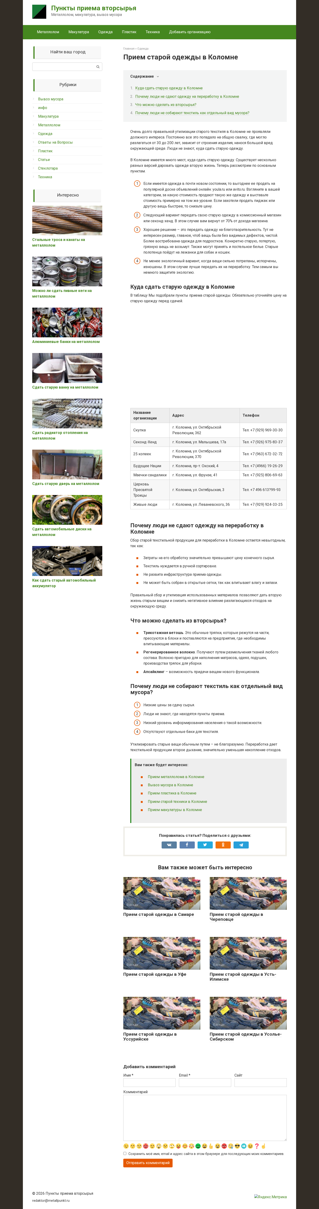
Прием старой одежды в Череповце (236, 917)
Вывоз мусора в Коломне (170, 785)
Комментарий (135, 1092)
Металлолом (48, 32)
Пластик (129, 32)
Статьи (44, 159)
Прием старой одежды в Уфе (154, 974)
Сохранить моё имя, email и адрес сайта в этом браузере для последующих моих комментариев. (206, 1154)
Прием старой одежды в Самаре (158, 914)
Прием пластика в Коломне (172, 793)
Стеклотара (48, 168)
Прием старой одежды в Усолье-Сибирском (246, 1036)
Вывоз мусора (50, 99)
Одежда (105, 32)
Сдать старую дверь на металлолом (65, 483)
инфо (42, 108)
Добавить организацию (190, 32)
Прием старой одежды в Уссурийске (150, 1036)
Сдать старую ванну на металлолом (65, 387)
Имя (128, 1075)
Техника (153, 32)
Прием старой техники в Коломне (177, 801)
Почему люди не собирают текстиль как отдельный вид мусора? (192, 113)
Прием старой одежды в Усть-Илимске (243, 977)
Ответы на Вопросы (55, 142)
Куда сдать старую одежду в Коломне (169, 88)
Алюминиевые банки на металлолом (66, 341)
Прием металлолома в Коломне (176, 777)
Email (184, 1075)
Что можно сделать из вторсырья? (165, 104)
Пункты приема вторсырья (93, 8)
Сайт (238, 1075)
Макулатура (78, 32)
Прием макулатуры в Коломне (175, 810)
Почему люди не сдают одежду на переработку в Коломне (187, 96)
